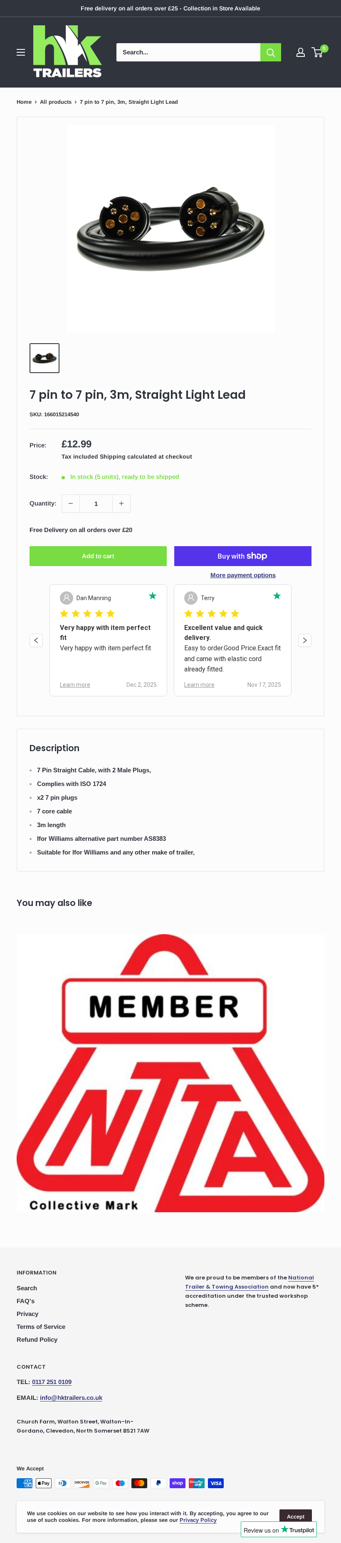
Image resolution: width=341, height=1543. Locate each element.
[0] (317, 52)
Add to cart (98, 555)
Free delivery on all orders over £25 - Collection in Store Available (170, 8)
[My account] (301, 52)
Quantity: (43, 503)
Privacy (27, 1313)
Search (27, 1288)
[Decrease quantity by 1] (70, 503)
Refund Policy (37, 1339)
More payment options (243, 575)
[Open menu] (21, 52)
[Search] (270, 52)
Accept (295, 1517)
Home (24, 102)
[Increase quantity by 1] (121, 503)
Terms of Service (41, 1326)
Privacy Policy (198, 1520)
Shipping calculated (128, 456)
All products (56, 102)
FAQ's (26, 1300)
